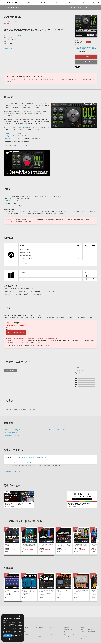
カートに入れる (86, 57)
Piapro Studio (52, 632)
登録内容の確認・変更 (68, 632)
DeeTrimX (41, 548)
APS (51, 634)
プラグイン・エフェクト (15, 35)
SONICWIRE (11, 2)
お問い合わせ (38, 636)
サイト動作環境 (84, 632)
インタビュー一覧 (25, 631)
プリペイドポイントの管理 (69, 634)
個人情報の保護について (85, 636)
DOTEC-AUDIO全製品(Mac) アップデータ (27, 462)
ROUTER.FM (52, 629)
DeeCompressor (78, 548)
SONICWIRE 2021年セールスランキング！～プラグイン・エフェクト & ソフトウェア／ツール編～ (81, 504)
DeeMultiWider (8, 594)
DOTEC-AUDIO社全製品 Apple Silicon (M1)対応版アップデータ (33, 457)
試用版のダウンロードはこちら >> (13, 200)
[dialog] (12, 628)
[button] (97, 541)
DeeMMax (19, 129)
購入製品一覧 (66, 627)
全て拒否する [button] (17, 635)
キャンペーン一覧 (25, 627)
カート (65, 638)
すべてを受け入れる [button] (8, 635)
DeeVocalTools (25, 594)
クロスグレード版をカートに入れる (16, 332)
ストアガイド (38, 632)
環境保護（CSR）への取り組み (87, 629)
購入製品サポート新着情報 (69, 629)
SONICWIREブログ (25, 634)
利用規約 (82, 634)
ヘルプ (37, 634)
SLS (51, 636)
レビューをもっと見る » (10, 370)
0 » (16, 21)
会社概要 (82, 627)
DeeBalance (7, 548)
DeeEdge (24, 548)
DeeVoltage (59, 594)
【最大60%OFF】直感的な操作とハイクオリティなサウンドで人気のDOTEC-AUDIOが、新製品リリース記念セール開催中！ (36, 430)
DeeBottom (94, 594)
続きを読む (13, 632)
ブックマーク (86, 62)
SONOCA (52, 627)
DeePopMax (34, 127)
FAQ (36, 631)
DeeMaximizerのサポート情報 (12, 435)
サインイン (82, 2)
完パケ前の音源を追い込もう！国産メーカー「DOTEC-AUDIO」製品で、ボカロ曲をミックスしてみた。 (19, 504)
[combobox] (19, 616)
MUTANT (52, 631)
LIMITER (10, 37)
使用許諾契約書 (8, 48)
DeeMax (25, 127)
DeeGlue (59, 548)
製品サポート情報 (39, 627)
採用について (83, 638)
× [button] (21, 616)
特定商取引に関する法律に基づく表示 (88, 631)
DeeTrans (41, 594)
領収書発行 (66, 631)
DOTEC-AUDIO (12, 45)
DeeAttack (76, 594)
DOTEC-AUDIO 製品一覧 (11, 432)
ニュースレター (25, 632)
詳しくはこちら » (11, 81)
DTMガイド (38, 629)
